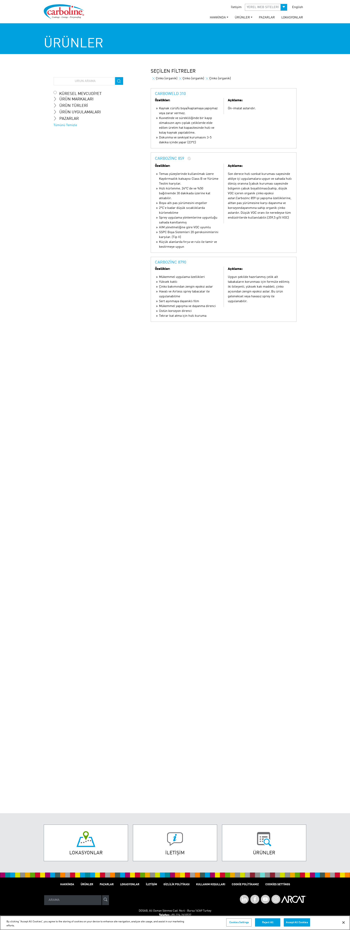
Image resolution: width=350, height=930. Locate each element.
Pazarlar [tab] (69, 119)
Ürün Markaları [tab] (76, 99)
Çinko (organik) (166, 78)
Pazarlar (267, 17)
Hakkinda (67, 884)
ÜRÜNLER (87, 884)
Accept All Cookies (297, 922)
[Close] (343, 922)
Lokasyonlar (292, 17)
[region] (175, 923)
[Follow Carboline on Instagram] (275, 899)
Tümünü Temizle (65, 125)
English (297, 7)
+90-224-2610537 (180, 915)
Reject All (267, 922)
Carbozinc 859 (169, 159)
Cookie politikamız (245, 884)
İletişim (236, 7)
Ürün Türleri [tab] (73, 106)
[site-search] (105, 900)
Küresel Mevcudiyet (80, 94)
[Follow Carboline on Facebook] (254, 899)
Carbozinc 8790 (170, 262)
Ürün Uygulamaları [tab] (80, 112)
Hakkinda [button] (218, 17)
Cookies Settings (239, 922)
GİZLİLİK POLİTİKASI (176, 884)
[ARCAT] (293, 900)
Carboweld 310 (170, 94)
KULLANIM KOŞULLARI (210, 884)
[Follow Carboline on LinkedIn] (244, 899)
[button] (266, 7)
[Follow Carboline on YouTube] (265, 899)
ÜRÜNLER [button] (242, 17)
